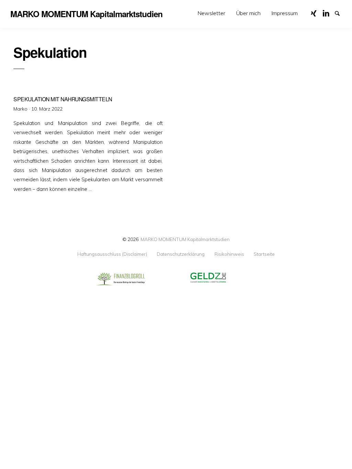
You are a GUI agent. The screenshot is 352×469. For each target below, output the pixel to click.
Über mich (248, 13)
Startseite (264, 254)
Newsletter (211, 13)
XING (316, 12)
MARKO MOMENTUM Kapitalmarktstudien (185, 239)
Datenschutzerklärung (181, 254)
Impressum (285, 13)
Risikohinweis (229, 254)
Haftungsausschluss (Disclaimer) (112, 254)
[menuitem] (211, 13)
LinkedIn (328, 12)
